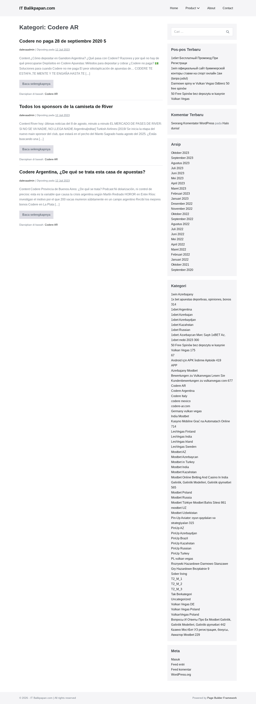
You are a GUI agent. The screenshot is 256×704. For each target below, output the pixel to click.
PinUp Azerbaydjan (184, 533)
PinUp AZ (177, 528)
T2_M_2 (176, 583)
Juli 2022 (177, 229)
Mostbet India (180, 467)
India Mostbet (180, 416)
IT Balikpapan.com (37, 8)
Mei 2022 (177, 239)
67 (172, 355)
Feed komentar (181, 669)
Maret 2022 (178, 249)
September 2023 (182, 157)
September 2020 (182, 269)
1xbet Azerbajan (182, 314)
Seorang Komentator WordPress (192, 123)
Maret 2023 (178, 188)
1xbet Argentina (181, 309)
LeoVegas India (181, 436)
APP (174, 365)
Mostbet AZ (178, 452)
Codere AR (51, 93)
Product (191, 8)
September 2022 (182, 219)
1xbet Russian (180, 329)
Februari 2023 (180, 193)
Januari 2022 (180, 259)
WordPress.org (181, 674)
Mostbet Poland (181, 492)
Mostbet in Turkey (183, 462)
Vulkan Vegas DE (183, 604)
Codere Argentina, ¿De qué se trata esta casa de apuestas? (82, 171)
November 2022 (181, 208)
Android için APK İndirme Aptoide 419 (196, 360)
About (211, 8)
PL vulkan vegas (182, 558)
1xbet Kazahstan (182, 324)
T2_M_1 (176, 578)
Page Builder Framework (222, 697)
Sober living (179, 573)
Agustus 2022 (180, 224)
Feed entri (178, 664)
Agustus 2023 (180, 163)
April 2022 (178, 244)
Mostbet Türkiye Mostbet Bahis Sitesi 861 (198, 502)
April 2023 (178, 183)
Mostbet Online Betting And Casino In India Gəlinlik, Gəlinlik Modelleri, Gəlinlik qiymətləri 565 (201, 482)
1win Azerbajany (182, 294)
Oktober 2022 (180, 214)
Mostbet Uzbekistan (184, 512)
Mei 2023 (177, 178)
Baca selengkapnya (37, 85)
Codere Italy (179, 396)
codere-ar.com (180, 406)
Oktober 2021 (180, 264)
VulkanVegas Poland (185, 614)
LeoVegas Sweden (183, 446)
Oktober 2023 (180, 152)
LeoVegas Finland (183, 431)
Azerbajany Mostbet (184, 370)
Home (174, 8)
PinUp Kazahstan (183, 543)
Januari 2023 (180, 198)
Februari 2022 (180, 254)
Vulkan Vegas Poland (185, 609)
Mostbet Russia (181, 497)
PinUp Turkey (180, 553)
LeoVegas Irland (182, 441)
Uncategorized (181, 599)
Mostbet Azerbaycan (184, 457)
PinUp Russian (181, 548)
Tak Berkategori (181, 594)
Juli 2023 (177, 168)
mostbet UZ (178, 507)
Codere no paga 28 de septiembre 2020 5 (62, 41)
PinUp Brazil (179, 538)
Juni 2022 (177, 234)
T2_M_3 (176, 589)
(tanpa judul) (179, 78)
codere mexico (181, 401)
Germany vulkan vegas (186, 411)
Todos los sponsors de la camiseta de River (66, 106)
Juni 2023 (177, 173)
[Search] (227, 31)
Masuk (175, 659)
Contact (228, 8)
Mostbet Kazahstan (184, 472)
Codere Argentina (183, 390)
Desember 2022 (181, 203)
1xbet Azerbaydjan (183, 319)
